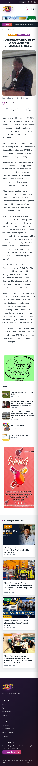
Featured (11, 30)
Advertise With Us (26, 763)
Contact (5, 736)
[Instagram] (31, 2)
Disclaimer (23, 761)
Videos (4, 715)
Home (4, 30)
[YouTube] (35, 2)
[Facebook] (28, 2)
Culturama (5, 725)
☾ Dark (22, 2)
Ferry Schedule (7, 732)
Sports (4, 708)
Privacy (30, 761)
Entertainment (6, 711)
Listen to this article (12, 103)
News (4, 704)
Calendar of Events (8, 729)
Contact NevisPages (11, 752)
